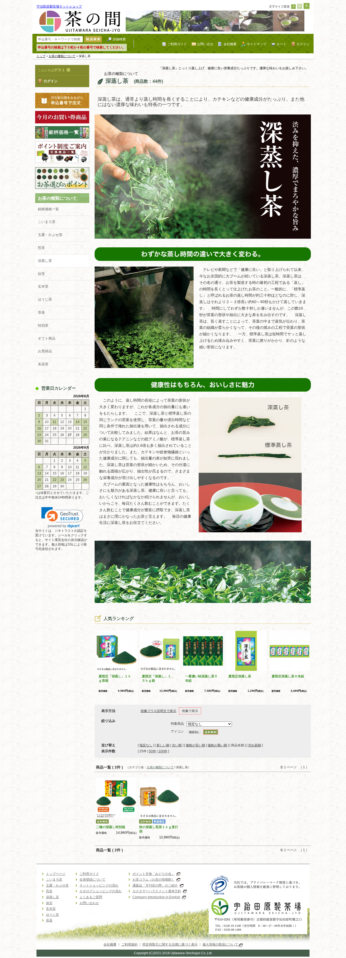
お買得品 (45, 351)
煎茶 (41, 248)
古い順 (177, 745)
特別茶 (43, 325)
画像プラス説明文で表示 (158, 711)
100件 (162, 751)
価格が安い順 (195, 745)
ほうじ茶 (45, 299)
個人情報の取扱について (220, 944)
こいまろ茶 (46, 222)
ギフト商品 (46, 338)
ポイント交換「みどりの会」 (153, 874)
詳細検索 (119, 39)
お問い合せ (205, 44)
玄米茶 (43, 286)
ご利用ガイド (177, 44)
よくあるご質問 (90, 897)
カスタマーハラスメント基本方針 (156, 891)
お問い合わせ (89, 903)
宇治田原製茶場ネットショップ (59, 6)
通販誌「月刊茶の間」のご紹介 (155, 885)
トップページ (55, 874)
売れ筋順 (254, 745)
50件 (152, 751)
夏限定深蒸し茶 (239, 676)
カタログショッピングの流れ (100, 891)
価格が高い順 (217, 745)
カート (281, 44)
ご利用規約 (129, 944)
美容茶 (43, 364)
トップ (40, 56)
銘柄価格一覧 (48, 209)
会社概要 (230, 44)
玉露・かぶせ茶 (50, 235)
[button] (62, 518)
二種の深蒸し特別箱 (110, 827)
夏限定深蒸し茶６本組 (288, 676)
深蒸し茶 (45, 261)
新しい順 (163, 745)
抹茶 (41, 274)
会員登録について (92, 879)
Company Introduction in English (156, 897)
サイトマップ (256, 44)
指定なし (145, 745)
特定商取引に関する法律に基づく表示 (170, 944)
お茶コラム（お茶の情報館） (153, 879)
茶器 (41, 312)
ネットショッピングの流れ (98, 885)
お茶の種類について (62, 56)
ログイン (303, 44)
